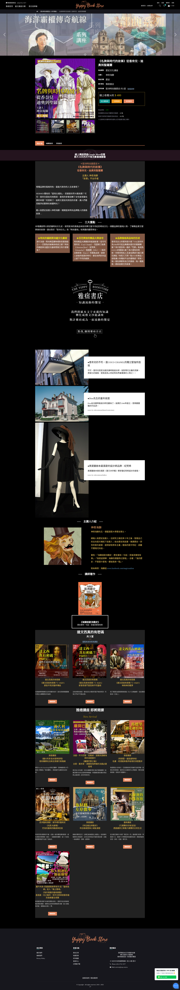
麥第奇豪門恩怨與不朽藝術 (90, 685)
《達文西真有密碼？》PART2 (90, 681)
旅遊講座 (52, 755)
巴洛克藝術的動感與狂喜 (52, 828)
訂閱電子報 (76, 964)
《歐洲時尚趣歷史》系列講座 (48, 11)
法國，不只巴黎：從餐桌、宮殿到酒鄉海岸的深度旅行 (90, 756)
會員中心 (76, 961)
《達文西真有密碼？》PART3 (128, 681)
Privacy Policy (41, 958)
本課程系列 (49, 143)
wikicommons (98, 410)
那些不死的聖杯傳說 (52, 685)
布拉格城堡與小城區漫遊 (90, 828)
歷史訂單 (76, 953)
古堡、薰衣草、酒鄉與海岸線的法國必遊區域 (90, 765)
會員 (158, 2)
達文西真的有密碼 (52, 680)
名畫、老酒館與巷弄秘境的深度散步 (127, 761)
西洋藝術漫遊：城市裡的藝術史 (52, 822)
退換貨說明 (85, 978)
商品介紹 (39, 143)
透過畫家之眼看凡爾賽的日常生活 (127, 828)
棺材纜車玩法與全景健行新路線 (52, 761)
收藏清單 (76, 955)
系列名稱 (101, 88)
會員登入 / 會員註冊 (146, 5)
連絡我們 (39, 955)
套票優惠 (129, 101)
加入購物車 (104, 101)
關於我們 (39, 953)
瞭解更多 (52, 701)
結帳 (173, 2)
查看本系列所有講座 (90, 642)
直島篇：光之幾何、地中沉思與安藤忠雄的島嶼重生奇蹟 (52, 896)
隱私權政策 (94, 978)
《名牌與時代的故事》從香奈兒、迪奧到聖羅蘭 (72, 11)
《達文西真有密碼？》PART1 (52, 681)
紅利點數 (76, 958)
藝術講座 (127, 822)
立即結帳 (117, 101)
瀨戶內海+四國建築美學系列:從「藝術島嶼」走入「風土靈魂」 (52, 888)
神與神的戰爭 (127, 685)
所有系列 (59, 143)
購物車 (168, 2)
